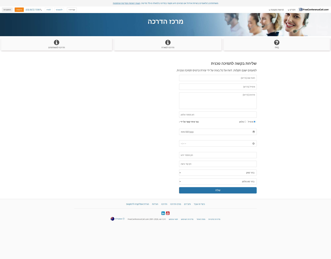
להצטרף (59, 9)
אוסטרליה (118, 219)
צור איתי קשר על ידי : (189, 121)
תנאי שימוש (173, 219)
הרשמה (19, 9)
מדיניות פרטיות (214, 219)
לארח (49, 9)
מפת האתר (201, 219)
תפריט (292, 9)
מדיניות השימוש (187, 219)
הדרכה (164, 204)
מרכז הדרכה (175, 204)
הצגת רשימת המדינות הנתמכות (126, 3)
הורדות (155, 204)
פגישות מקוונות (277, 9)
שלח (217, 190)
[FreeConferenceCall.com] (313, 9)
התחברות (7, 9)
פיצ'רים (187, 204)
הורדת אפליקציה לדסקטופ (137, 204)
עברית (72, 9)
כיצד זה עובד (199, 204)
